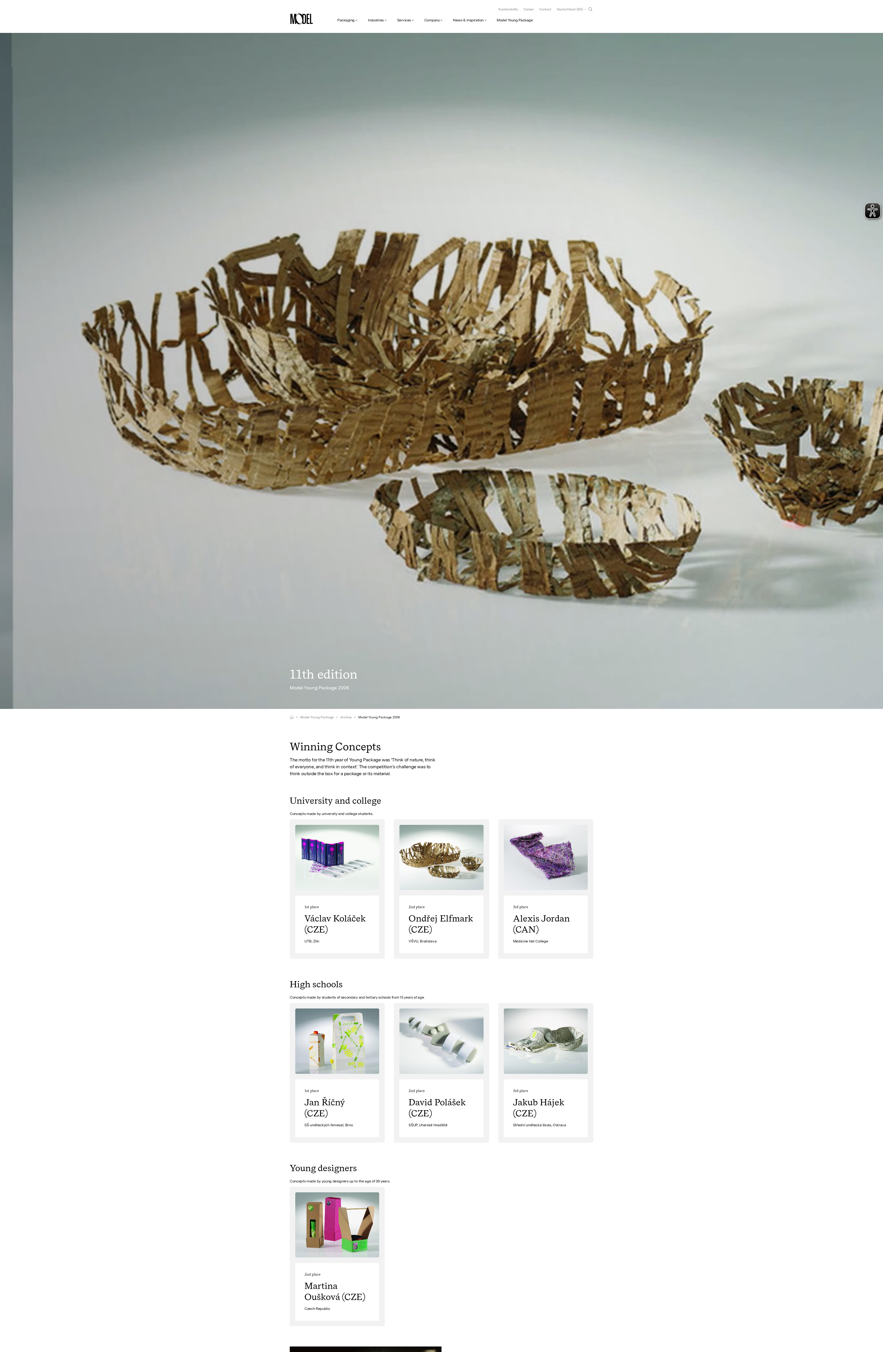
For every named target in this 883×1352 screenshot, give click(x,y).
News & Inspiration (468, 20)
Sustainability (508, 9)
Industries (376, 20)
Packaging (346, 20)
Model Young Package (515, 20)
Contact (545, 9)
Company (432, 20)
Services (404, 20)
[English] (292, 717)
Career (529, 9)
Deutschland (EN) (570, 9)
